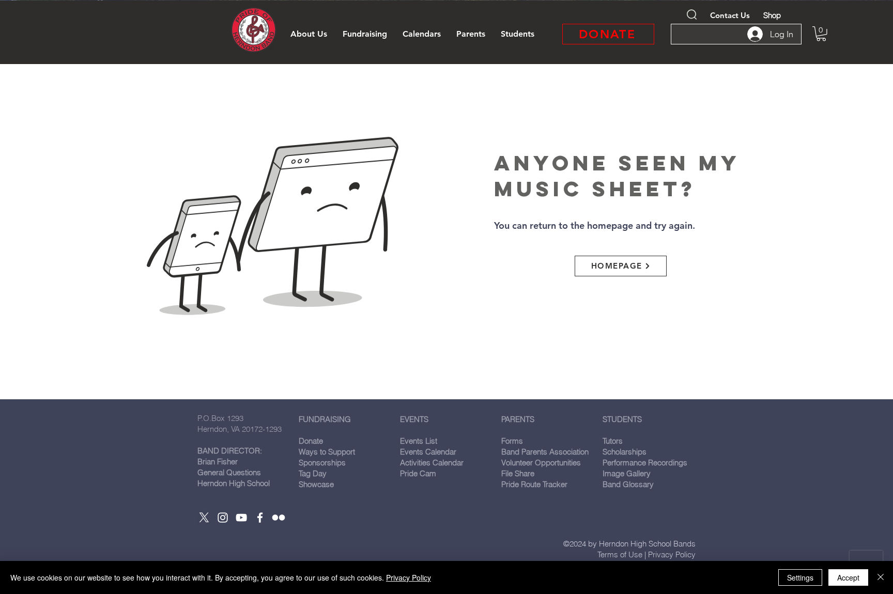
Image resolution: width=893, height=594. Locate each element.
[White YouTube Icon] (241, 517)
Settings (800, 577)
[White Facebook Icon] (260, 517)
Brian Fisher (217, 461)
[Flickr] (278, 517)
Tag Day (313, 473)
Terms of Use (619, 554)
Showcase (316, 484)
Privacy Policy (672, 554)
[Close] (880, 577)
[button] (309, 34)
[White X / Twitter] (204, 517)
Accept (848, 577)
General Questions (229, 472)
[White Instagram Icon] (222, 517)
